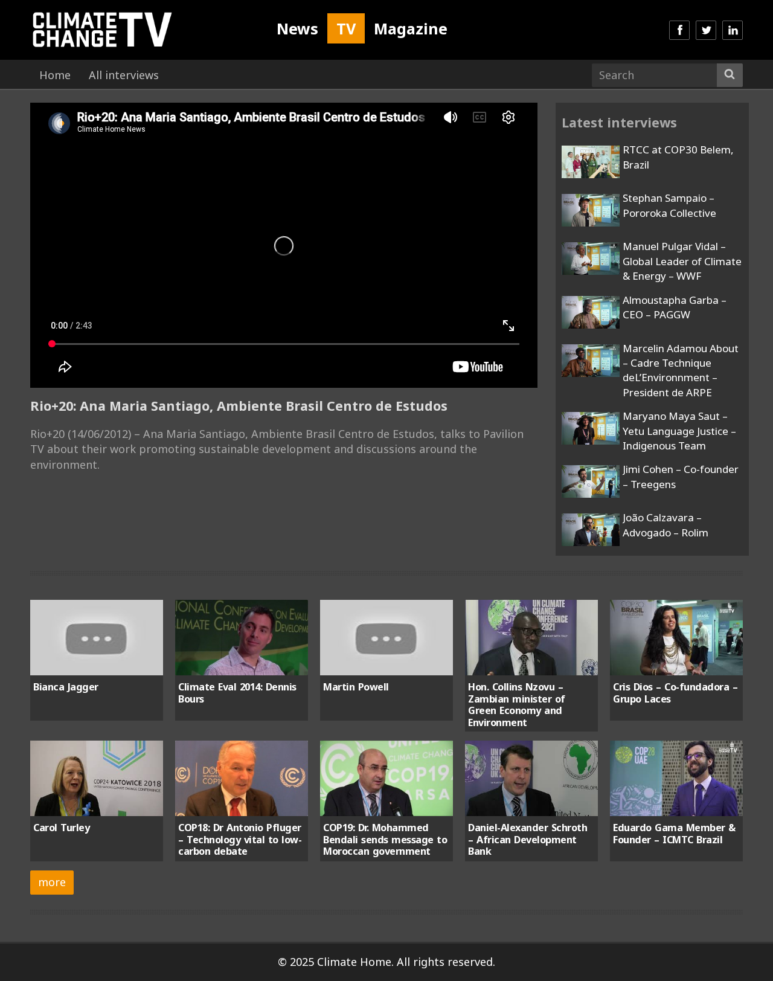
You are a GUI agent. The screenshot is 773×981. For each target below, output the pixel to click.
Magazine (410, 28)
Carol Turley (61, 827)
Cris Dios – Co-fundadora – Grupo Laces (675, 692)
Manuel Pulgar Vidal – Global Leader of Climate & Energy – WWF (682, 261)
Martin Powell (356, 686)
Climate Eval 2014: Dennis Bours (237, 692)
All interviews (124, 75)
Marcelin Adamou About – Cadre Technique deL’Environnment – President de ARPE (681, 370)
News (297, 28)
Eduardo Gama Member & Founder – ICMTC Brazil (674, 833)
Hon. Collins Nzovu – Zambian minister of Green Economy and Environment (516, 704)
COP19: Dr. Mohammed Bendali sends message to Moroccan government (385, 839)
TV (346, 28)
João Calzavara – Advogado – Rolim (665, 524)
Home (55, 75)
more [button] (52, 882)
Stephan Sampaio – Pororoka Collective (669, 205)
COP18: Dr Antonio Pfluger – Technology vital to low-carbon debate (239, 839)
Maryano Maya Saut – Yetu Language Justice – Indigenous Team (679, 430)
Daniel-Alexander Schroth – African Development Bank (527, 839)
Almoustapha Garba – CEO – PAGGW (674, 307)
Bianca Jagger (65, 686)
